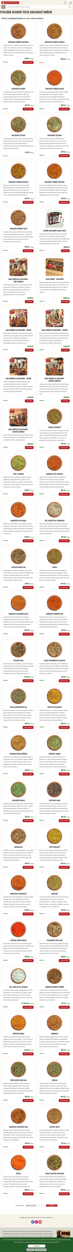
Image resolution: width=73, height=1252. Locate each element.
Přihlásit (65, 4)
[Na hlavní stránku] (32, 2)
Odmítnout (30, 1249)
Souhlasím (37, 1246)
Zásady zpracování (40, 1249)
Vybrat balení (28, 62)
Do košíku (65, 251)
